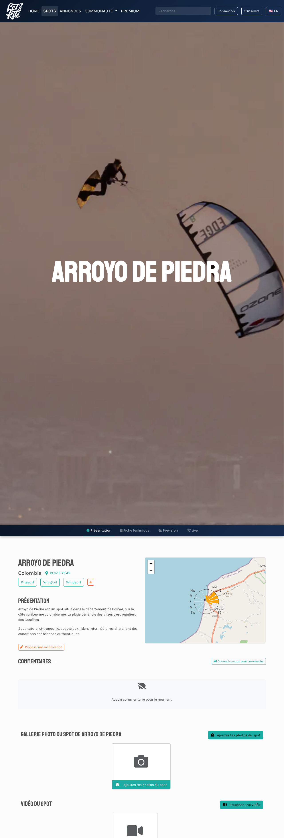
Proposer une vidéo (244, 805)
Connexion (226, 11)
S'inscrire (251, 11)
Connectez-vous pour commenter (240, 661)
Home (34, 11)
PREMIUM (130, 11)
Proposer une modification (43, 647)
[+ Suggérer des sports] (90, 582)
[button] (205, 600)
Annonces (70, 11)
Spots (49, 11)
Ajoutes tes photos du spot (238, 735)
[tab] (99, 530)
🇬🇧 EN (273, 11)
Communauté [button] (99, 11)
